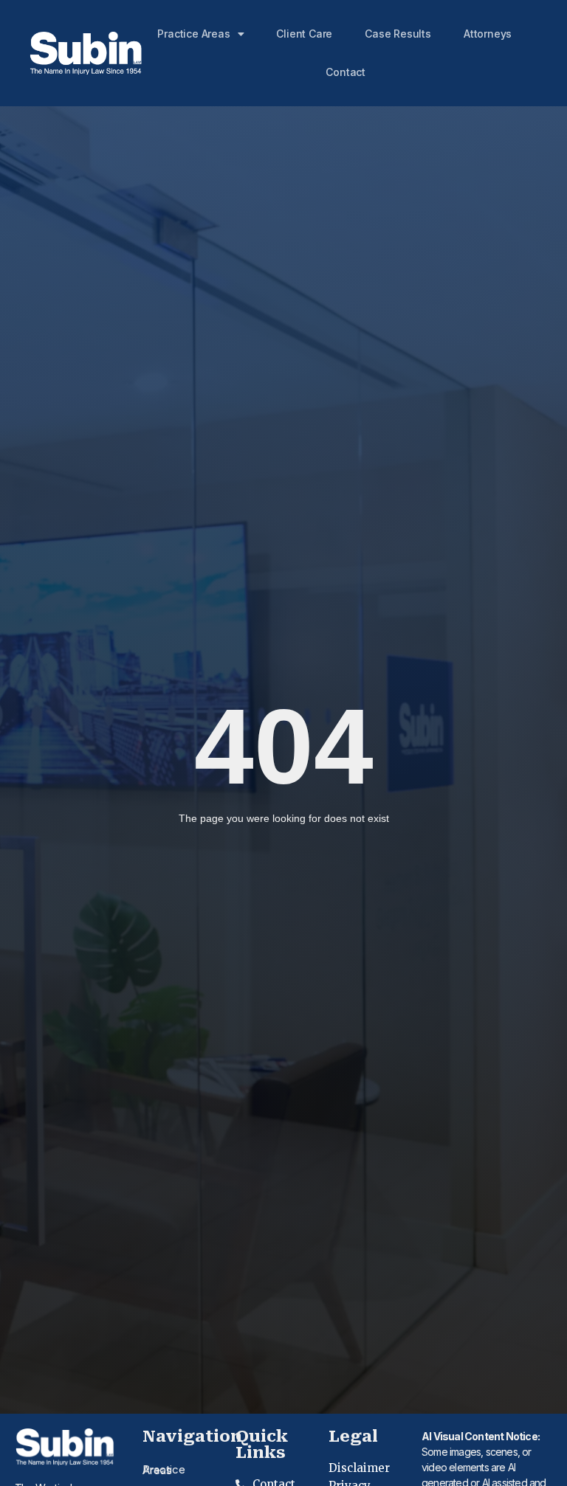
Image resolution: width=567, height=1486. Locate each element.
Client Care (304, 33)
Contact (345, 72)
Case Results (398, 33)
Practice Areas (193, 33)
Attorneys (488, 33)
